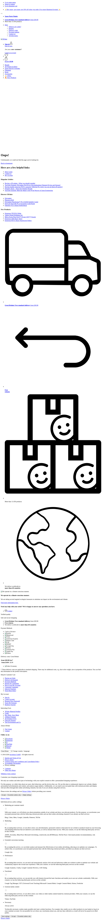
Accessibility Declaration (13, 763)
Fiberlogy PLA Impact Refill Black (16, 205)
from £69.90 (21, 20)
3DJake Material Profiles (12, 711)
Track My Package (11, 703)
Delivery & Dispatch (11, 680)
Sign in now (8, 46)
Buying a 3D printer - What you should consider (20, 183)
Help (6, 25)
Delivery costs (13, 30)
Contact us (12, 34)
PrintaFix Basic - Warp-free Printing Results (18, 189)
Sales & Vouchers (10, 689)
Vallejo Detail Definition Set (14, 215)
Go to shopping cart (11, 6)
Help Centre (8, 172)
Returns (11, 28)
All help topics (13, 36)
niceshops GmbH (15, 754)
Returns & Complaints (12, 683)
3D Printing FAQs (10, 719)
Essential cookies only (14, 795)
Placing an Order (10, 678)
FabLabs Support (10, 720)
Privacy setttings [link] (10, 765)
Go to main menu (10, 2)
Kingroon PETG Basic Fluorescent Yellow (18, 220)
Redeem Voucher (10, 705)
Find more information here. (9, 603)
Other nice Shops (10, 770)
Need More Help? (10, 691)
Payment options (14, 32)
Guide (7, 713)
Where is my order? (15, 27)
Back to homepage (7, 163)
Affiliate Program (10, 717)
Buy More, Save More (12, 715)
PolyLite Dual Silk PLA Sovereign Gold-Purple (20, 204)
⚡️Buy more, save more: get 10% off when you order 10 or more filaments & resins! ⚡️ (33, 9)
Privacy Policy (9, 760)
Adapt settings (27, 795)
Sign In (7, 697)
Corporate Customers (11, 687)
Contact (7, 731)
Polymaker (8, 198)
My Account (9, 175)
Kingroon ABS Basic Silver (13, 219)
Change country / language (21, 751)
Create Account (10, 699)
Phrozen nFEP (9, 200)
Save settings (6, 916)
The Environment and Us (13, 722)
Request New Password (12, 701)
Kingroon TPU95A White (13, 213)
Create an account (10, 53)
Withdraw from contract (8, 774)
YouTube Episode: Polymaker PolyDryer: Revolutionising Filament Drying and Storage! (32, 185)
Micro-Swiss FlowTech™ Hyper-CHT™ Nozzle (20, 217)
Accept (4, 795)
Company (8, 768)
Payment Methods (10, 682)
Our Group (8, 729)
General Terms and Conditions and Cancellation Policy (22, 761)
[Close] (1, 13)
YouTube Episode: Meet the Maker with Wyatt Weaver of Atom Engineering (29, 190)
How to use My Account (12, 685)
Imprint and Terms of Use (13, 758)
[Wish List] (6, 56)
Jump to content (10, 4)
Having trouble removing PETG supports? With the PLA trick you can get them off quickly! (34, 187)
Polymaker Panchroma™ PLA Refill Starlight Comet (21, 202)
